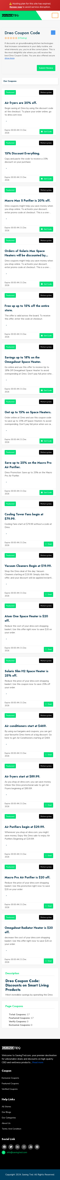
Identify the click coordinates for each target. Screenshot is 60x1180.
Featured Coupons (10, 1083)
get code (47, 131)
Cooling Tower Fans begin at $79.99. (24, 516)
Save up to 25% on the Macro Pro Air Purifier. (28, 465)
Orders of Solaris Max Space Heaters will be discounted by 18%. (25, 253)
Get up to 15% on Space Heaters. (28, 412)
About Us (6, 1123)
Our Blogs (6, 1112)
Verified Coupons (10, 1089)
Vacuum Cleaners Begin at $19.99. (28, 566)
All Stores (6, 1106)
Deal (49, 544)
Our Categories (9, 1117)
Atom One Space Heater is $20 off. (26, 618)
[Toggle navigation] (55, 15)
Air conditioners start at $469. (25, 726)
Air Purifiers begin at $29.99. (25, 827)
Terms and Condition (11, 1128)
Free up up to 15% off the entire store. (27, 308)
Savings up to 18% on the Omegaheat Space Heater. (23, 359)
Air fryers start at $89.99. (22, 776)
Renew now (16, 7)
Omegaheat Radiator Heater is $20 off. (29, 930)
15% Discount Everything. (22, 153)
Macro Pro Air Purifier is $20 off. (27, 877)
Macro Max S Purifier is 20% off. (27, 200)
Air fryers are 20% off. (21, 103)
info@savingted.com (17, 1152)
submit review (46, 68)
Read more (37, 1062)
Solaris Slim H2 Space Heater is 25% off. (26, 673)
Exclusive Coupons (10, 1078)
